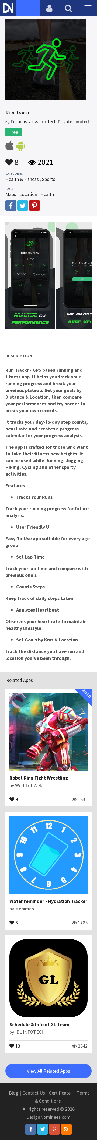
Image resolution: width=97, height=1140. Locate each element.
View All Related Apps (48, 1071)
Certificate (60, 1093)
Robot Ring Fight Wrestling (38, 778)
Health (47, 194)
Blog (13, 1093)
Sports (48, 179)
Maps (10, 194)
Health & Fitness (22, 179)
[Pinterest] (54, 1129)
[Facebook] (30, 1129)
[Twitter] (42, 1129)
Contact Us (33, 1093)
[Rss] (66, 1129)
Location (28, 194)
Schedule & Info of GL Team (39, 1024)
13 (17, 1045)
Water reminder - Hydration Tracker (48, 901)
